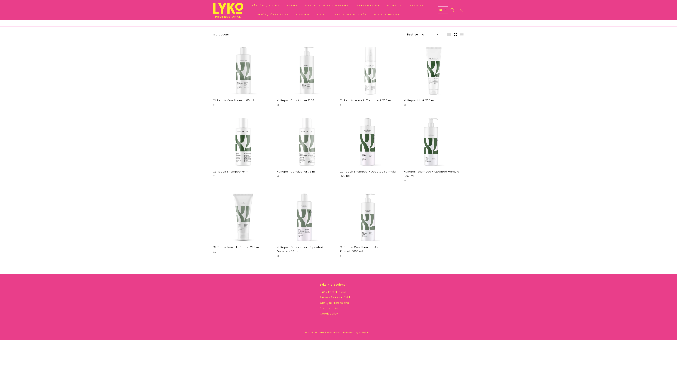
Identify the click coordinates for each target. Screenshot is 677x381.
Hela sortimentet (387, 14)
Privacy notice (330, 308)
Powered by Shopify (356, 332)
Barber (292, 5)
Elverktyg (394, 5)
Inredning (416, 5)
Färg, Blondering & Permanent (327, 5)
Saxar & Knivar (368, 5)
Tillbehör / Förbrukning (270, 14)
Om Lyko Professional (335, 303)
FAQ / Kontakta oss (333, 292)
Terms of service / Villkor (337, 297)
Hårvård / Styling (266, 5)
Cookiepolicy (329, 313)
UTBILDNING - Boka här (349, 14)
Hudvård (302, 14)
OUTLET (321, 14)
